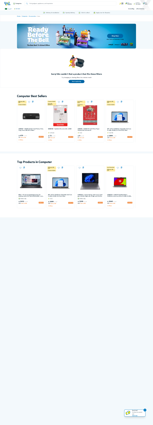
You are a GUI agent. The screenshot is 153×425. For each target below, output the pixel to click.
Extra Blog (131, 8)
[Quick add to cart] (37, 102)
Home (18, 16)
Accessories (32, 16)
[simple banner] (7, 3)
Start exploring (76, 81)
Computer (25, 16)
